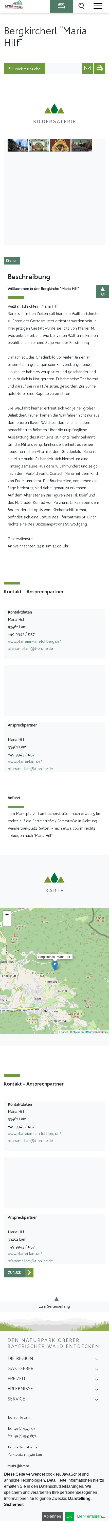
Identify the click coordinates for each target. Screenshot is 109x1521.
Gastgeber (20, 1368)
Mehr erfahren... (91, 1516)
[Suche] (81, 6)
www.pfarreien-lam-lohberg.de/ (34, 641)
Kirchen (11, 260)
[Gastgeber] (96, 1370)
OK (69, 1516)
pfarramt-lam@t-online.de (30, 648)
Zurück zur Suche (25, 69)
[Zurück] (29, 1272)
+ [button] (7, 914)
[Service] (96, 1400)
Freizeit (17, 1379)
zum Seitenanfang (54, 1306)
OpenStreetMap (82, 1032)
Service (16, 1399)
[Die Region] (96, 1360)
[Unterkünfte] (61, 6)
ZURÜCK (14, 1273)
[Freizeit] (96, 1380)
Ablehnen (52, 1516)
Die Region (20, 1358)
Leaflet (63, 1032)
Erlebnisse (20, 1389)
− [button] (7, 922)
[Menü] (97, 6)
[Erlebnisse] (96, 1390)
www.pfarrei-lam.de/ (25, 761)
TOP (102, 294)
